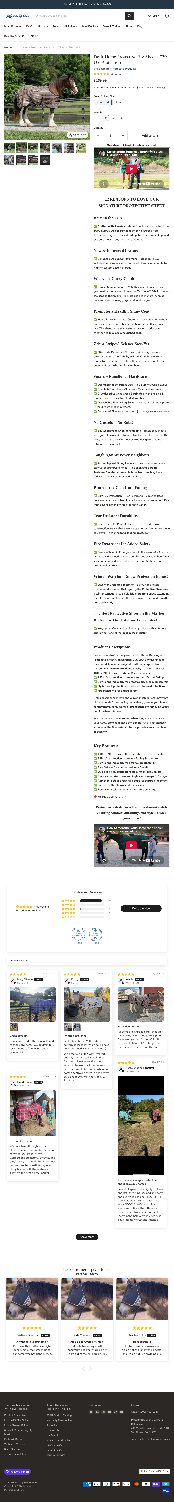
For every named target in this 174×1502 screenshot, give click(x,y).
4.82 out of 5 (42, 907)
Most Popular (12, 26)
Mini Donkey (90, 26)
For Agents (53, 1435)
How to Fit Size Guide (16, 1420)
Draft (29, 26)
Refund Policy (54, 1450)
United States (153, 1471)
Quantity (98, 128)
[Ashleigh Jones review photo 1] (141, 1126)
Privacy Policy (54, 1445)
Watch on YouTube (15, 1444)
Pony (56, 26)
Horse (42, 26)
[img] (18, 974)
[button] (68, 900)
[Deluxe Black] (103, 106)
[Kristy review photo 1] (87, 1004)
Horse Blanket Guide (16, 1425)
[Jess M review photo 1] (141, 1004)
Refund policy (31, 1482)
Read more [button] (70, 1080)
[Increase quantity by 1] (123, 135)
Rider (128, 26)
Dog (140, 26)
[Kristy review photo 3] (77, 1027)
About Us (52, 1425)
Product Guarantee (15, 1415)
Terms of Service (56, 1455)
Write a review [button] (141, 908)
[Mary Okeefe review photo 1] (33, 1004)
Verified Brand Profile (59, 1440)
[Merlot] (118, 106)
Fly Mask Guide (13, 1439)
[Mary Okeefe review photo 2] (14, 1027)
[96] (122, 122)
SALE (34, 36)
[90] (106, 122)
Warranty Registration (59, 1420)
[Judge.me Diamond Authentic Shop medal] (78, 934)
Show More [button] (87, 1237)
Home (8, 47)
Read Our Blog (12, 1449)
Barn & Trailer (111, 26)
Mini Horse (70, 26)
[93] (114, 122)
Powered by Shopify (14, 1489)
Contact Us (53, 1430)
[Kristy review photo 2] (68, 1027)
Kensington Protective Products (116, 69)
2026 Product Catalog (59, 1415)
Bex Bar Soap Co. (15, 36)
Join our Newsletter (15, 1454)
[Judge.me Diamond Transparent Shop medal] (95, 934)
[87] (98, 122)
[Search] (129, 16)
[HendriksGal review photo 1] (33, 1113)
